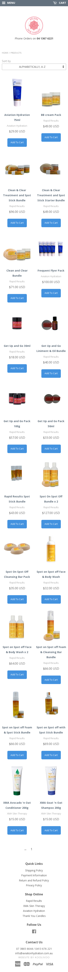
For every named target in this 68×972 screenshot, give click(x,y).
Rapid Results (34, 901)
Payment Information (34, 875)
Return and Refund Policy (34, 880)
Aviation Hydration (34, 911)
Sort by (6, 61)
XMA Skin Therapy (34, 906)
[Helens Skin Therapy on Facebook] (34, 932)
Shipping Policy (34, 870)
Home (5, 52)
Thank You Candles (34, 916)
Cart (62, 3)
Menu (10, 3)
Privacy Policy (34, 885)
